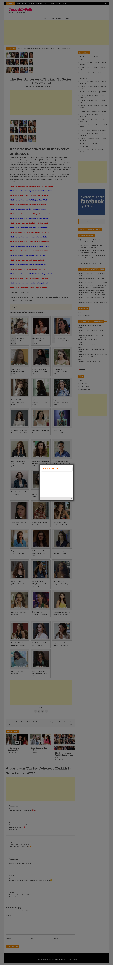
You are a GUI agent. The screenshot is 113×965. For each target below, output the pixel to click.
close (72, 499)
